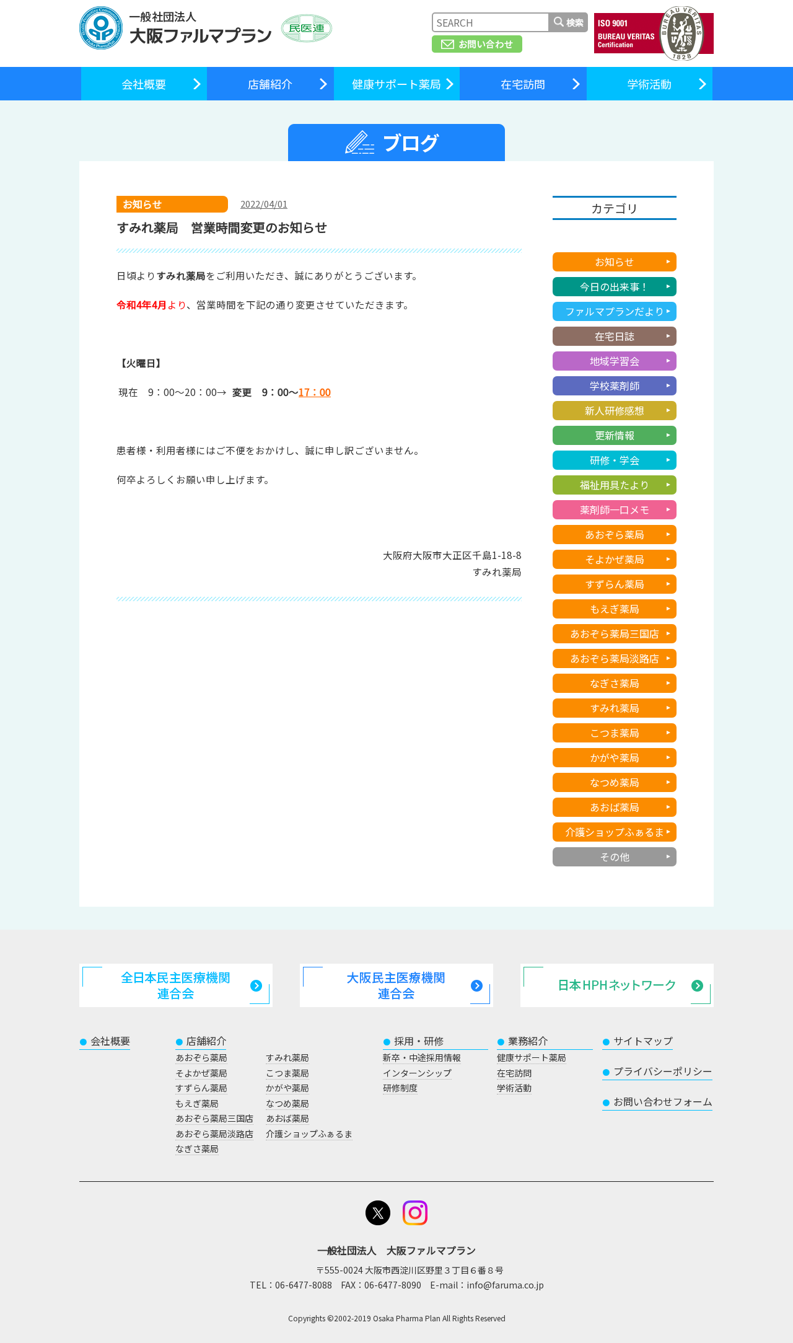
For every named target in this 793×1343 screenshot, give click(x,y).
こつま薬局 (614, 732)
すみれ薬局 (614, 707)
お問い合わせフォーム (657, 1101)
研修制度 (400, 1087)
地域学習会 (614, 360)
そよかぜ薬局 (614, 559)
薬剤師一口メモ (614, 509)
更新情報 (614, 435)
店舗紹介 (270, 84)
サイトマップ (637, 1040)
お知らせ (614, 261)
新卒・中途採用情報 (422, 1057)
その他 (614, 856)
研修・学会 (614, 459)
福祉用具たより (614, 484)
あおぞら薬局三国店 (614, 633)
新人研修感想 (614, 410)
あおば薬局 (614, 806)
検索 (575, 22)
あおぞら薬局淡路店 (614, 658)
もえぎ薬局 (614, 608)
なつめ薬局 (614, 782)
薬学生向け (614, 236)
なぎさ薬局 (614, 683)
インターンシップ (417, 1073)
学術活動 (649, 84)
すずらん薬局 (614, 583)
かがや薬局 (614, 757)
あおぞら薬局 (614, 534)
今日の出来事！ (614, 286)
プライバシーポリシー (657, 1070)
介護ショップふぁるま (614, 831)
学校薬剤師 (614, 385)
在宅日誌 (614, 335)
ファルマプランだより (614, 311)
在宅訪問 (523, 84)
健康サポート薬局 (396, 84)
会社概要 (143, 84)
